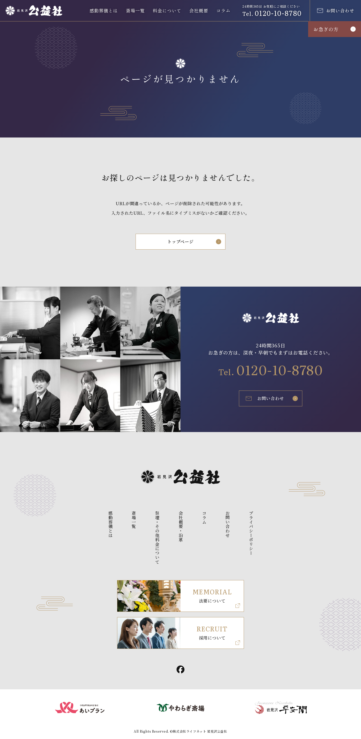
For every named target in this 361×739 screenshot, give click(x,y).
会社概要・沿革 (181, 526)
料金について (167, 10)
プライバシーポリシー (251, 533)
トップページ (180, 241)
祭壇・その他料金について (157, 537)
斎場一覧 (135, 10)
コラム (223, 10)
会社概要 (198, 10)
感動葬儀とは (104, 10)
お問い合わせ (270, 398)
